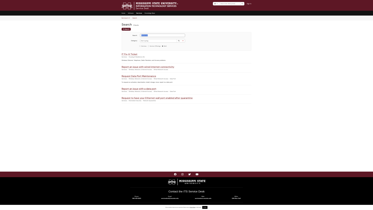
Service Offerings (155, 46)
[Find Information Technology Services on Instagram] (189, 175)
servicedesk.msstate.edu (203, 198)
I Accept (205, 207)
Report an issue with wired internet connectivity (148, 66)
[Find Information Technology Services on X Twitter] (182, 175)
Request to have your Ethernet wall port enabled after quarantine (157, 97)
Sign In (249, 4)
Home (123, 13)
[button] (179, 40)
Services (139, 13)
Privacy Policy (192, 207)
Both (165, 46)
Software (131, 13)
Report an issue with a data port (139, 88)
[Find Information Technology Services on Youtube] (197, 175)
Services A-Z (126, 18)
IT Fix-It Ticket (129, 54)
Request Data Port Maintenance (139, 76)
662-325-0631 (136, 198)
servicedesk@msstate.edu (170, 198)
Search (135, 18)
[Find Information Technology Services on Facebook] (175, 175)
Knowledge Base (150, 13)
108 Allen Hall (236, 198)
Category (134, 41)
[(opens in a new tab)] (150, 6)
